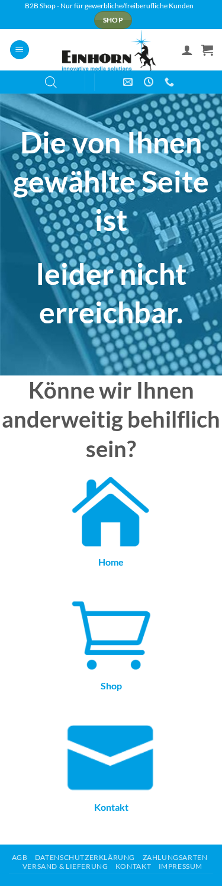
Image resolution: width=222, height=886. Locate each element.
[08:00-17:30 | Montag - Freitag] (150, 82)
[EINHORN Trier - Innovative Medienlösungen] (111, 49)
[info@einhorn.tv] (129, 82)
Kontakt (111, 807)
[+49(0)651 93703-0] (171, 82)
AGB (20, 857)
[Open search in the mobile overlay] (51, 82)
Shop (111, 685)
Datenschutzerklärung (85, 857)
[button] (19, 50)
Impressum (181, 866)
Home (111, 561)
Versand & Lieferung (65, 866)
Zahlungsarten (175, 857)
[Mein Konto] (187, 50)
